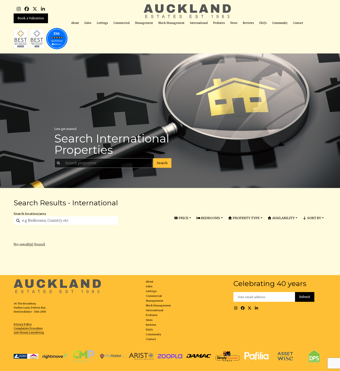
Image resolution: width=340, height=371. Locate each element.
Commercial (121, 23)
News (233, 23)
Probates (219, 23)
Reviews (248, 23)
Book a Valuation (31, 18)
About (75, 23)
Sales (87, 23)
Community (280, 23)
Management (144, 23)
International (199, 23)
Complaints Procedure (28, 328)
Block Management (171, 23)
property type (246, 218)
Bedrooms (210, 218)
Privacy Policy (23, 324)
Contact (298, 23)
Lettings (102, 23)
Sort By (314, 218)
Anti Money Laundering (29, 332)
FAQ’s (263, 23)
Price (183, 218)
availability (283, 218)
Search (162, 163)
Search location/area (30, 214)
